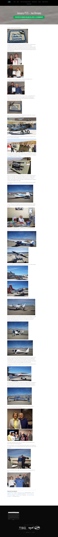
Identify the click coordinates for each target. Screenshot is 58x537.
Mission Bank (9, 495)
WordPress (33, 532)
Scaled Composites (30, 493)
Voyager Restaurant (10, 492)
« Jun (13, 519)
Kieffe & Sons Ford (21, 492)
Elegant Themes (27, 532)
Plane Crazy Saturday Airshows (26, 1)
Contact (39, 1)
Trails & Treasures (45, 1)
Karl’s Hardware (14, 493)
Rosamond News (19, 495)
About (18, 1)
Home (15, 1)
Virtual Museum (34, 1)
